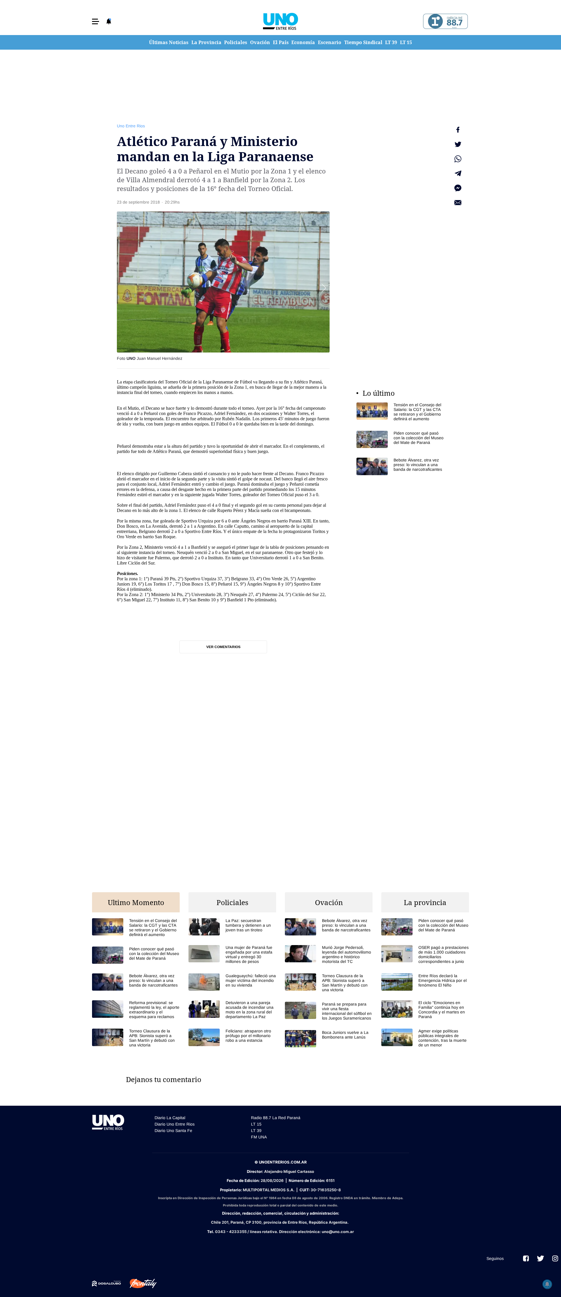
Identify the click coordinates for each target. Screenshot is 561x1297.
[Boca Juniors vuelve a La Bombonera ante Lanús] (329, 1038)
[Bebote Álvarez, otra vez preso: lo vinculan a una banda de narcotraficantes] (400, 466)
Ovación (260, 42)
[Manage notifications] (547, 1284)
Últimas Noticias (168, 42)
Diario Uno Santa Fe (173, 1130)
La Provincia (206, 42)
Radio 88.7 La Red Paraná (275, 1117)
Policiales (235, 42)
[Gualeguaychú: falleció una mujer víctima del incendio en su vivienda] (232, 982)
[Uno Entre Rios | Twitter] (540, 1258)
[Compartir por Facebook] (458, 130)
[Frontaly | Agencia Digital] (139, 1283)
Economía (303, 42)
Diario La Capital (170, 1117)
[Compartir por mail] (458, 203)
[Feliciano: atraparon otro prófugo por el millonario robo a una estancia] (232, 1037)
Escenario (329, 42)
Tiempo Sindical (363, 42)
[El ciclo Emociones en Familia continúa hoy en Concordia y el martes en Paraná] (425, 1009)
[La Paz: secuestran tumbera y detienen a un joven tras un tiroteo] (232, 926)
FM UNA (259, 1137)
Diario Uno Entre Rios (175, 1124)
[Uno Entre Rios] (280, 21)
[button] (95, 21)
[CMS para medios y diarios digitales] (106, 1283)
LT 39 (391, 42)
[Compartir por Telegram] (458, 173)
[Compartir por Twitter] (458, 144)
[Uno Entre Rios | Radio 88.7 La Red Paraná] (444, 21)
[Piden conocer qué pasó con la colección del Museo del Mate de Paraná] (400, 439)
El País (281, 42)
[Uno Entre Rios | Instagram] (555, 1258)
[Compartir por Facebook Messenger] (458, 188)
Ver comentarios (223, 647)
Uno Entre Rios (131, 126)
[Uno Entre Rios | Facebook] (526, 1258)
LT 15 (406, 42)
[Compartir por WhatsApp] (458, 159)
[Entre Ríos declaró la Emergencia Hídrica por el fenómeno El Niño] (425, 982)
